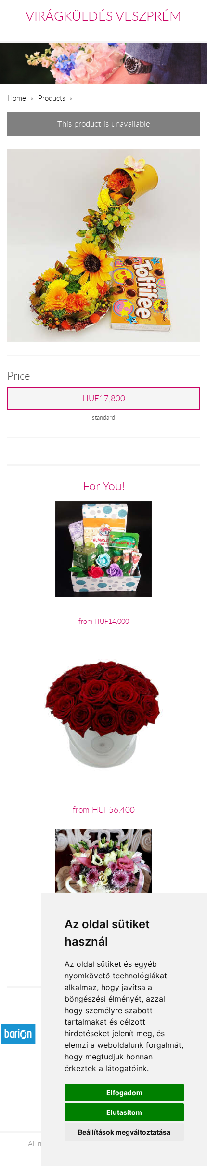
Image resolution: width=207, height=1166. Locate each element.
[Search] (174, 31)
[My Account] (193, 31)
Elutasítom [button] (124, 1112)
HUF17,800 (103, 398)
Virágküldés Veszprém (103, 16)
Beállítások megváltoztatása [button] (124, 1132)
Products (51, 98)
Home (16, 98)
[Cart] (152, 31)
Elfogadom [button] (124, 1092)
